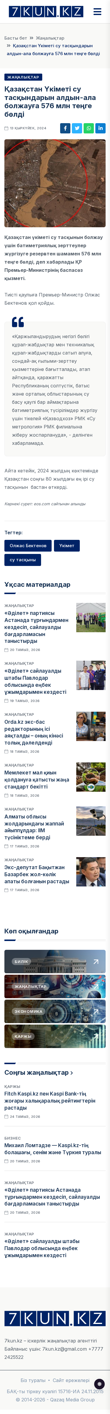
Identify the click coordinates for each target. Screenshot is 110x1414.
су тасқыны (23, 559)
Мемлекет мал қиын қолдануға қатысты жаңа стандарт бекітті (36, 780)
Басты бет (15, 38)
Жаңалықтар (50, 38)
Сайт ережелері (71, 1380)
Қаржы (12, 1086)
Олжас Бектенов (28, 545)
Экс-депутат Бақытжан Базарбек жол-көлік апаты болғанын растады (36, 874)
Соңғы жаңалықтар (36, 1072)
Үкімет (67, 545)
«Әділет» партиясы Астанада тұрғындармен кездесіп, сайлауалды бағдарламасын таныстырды (36, 627)
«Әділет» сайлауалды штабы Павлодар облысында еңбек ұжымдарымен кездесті (41, 1248)
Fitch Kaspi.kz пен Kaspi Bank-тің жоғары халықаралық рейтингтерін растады (49, 1101)
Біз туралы (33, 1380)
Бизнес (12, 1138)
